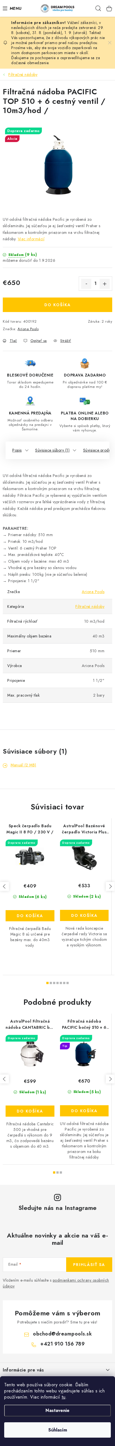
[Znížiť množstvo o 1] (86, 284)
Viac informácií (31, 239)
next (110, 886)
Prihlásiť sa (89, 1264)
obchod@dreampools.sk (62, 1333)
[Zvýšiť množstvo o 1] (105, 284)
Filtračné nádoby (89, 606)
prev (4, 886)
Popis (17, 450)
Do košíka (57, 305)
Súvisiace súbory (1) (52, 450)
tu (63, 1397)
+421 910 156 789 (62, 1343)
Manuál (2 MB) (23, 765)
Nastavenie (57, 1410)
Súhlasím (57, 1430)
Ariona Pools (28, 329)
